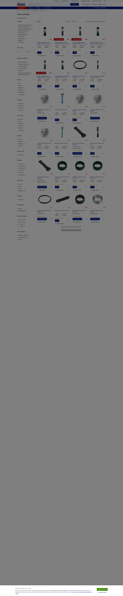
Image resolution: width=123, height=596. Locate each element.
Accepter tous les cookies (102, 589)
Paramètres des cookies (102, 592)
